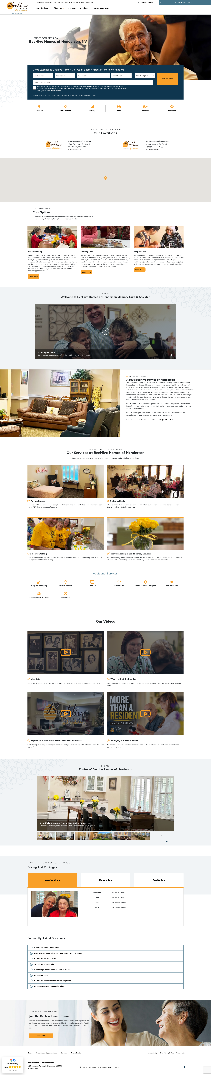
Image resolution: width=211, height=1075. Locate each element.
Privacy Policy (41, 91)
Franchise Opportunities (76, 2)
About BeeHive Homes (61, 2)
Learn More (33, 276)
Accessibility (152, 1053)
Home (29, 1053)
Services (83, 8)
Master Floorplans (101, 8)
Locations (72, 8)
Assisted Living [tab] (52, 880)
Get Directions (74, 150)
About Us (58, 8)
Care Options (42, 8)
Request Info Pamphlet (185, 2)
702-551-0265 (146, 2)
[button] (105, 178)
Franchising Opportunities (46, 1053)
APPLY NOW (40, 1036)
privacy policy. (91, 95)
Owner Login (89, 2)
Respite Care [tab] (159, 880)
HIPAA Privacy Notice (166, 1053)
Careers (64, 1053)
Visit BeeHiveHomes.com (44, 2)
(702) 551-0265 (165, 419)
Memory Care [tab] (105, 880)
